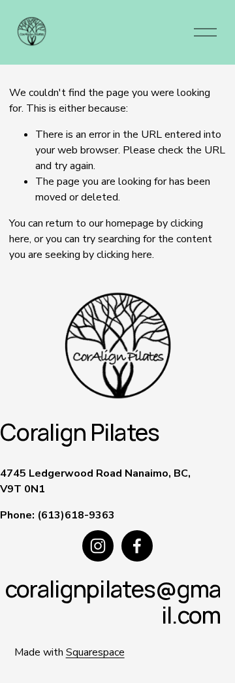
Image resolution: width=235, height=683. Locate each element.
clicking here (124, 254)
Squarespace (95, 652)
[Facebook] (137, 546)
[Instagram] (98, 546)
